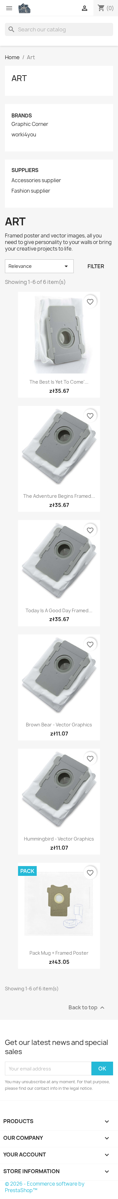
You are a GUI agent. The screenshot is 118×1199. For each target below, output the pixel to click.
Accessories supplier (36, 180)
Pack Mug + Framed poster (59, 953)
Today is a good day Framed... (59, 610)
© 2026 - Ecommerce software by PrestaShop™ (45, 1187)
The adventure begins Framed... (59, 496)
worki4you (23, 134)
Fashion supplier (30, 191)
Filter (96, 266)
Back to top (87, 1008)
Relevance (39, 266)
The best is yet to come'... (59, 382)
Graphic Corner (29, 124)
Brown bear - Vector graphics (59, 724)
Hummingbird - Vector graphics (59, 839)
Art (19, 78)
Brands (21, 115)
